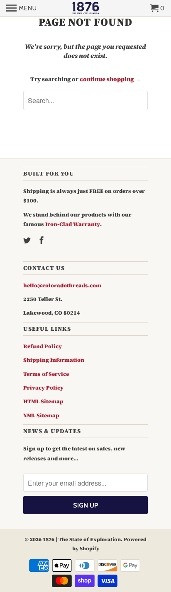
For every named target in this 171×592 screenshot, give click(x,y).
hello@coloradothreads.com (62, 285)
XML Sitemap (41, 415)
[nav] (21, 8)
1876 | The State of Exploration (82, 539)
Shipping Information (53, 359)
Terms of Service (46, 374)
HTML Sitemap (43, 401)
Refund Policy (42, 346)
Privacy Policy (43, 387)
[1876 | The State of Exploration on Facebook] (42, 240)
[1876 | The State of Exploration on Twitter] (27, 240)
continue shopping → (110, 79)
